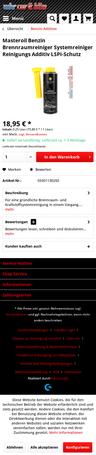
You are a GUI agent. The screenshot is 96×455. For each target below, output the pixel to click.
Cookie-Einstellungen (33, 330)
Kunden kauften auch (23, 246)
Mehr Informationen (66, 432)
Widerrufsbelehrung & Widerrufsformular (46, 347)
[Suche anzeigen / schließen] (52, 18)
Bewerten (42, 169)
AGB (56, 372)
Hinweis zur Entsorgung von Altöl (37, 338)
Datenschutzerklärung (31, 372)
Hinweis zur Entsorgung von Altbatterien (46, 355)
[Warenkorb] (88, 18)
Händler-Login (64, 330)
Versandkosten (17, 314)
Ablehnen (15, 447)
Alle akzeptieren (44, 447)
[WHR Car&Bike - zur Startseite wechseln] (25, 6)
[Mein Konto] (76, 18)
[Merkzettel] (64, 18)
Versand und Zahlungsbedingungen (46, 363)
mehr (9, 209)
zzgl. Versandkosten (33, 134)
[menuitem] (13, 18)
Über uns (73, 338)
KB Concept (59, 378)
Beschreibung (16, 192)
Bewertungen (16, 222)
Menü (18, 18)
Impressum (72, 372)
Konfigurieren (77, 447)
